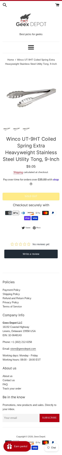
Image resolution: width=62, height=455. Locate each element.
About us (8, 376)
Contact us (9, 380)
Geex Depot (39, 436)
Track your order (12, 388)
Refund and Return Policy (17, 298)
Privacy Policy (11, 302)
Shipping (18, 172)
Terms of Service (12, 306)
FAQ (5, 384)
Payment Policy (11, 289)
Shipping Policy (11, 294)
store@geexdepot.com (23, 348)
